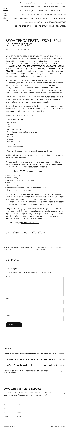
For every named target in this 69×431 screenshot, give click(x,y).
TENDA (43, 232)
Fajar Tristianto (16, 49)
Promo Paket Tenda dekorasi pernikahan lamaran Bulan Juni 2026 (29, 354)
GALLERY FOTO (23, 11)
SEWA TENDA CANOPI (58, 18)
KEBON (31, 232)
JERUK (24, 232)
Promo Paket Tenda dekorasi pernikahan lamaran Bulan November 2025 (25, 372)
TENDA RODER (61, 26)
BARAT (18, 232)
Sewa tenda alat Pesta (41, 18)
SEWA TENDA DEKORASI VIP (24, 26)
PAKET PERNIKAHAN (51, 11)
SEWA (37, 232)
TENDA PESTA (25, 49)
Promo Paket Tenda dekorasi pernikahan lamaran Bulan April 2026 (30, 365)
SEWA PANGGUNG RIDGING (23, 18)
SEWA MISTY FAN (46, 14)
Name (7, 298)
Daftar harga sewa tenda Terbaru (31, 7)
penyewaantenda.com (29, 222)
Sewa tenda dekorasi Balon (34, 22)
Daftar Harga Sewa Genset (27, 3)
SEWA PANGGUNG (59, 14)
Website (8, 315)
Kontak (40, 11)
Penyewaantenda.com (33, 171)
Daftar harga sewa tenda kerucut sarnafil (52, 3)
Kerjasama (32, 11)
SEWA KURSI (25, 14)
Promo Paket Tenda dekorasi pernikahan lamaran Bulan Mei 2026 (29, 359)
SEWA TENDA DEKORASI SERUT (55, 22)
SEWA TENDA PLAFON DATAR (44, 26)
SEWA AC (62, 11)
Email (7, 307)
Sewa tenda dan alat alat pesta (5, 14)
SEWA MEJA (35, 14)
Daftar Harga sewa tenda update (55, 7)
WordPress (63, 426)
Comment (9, 276)
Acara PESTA (10, 232)
